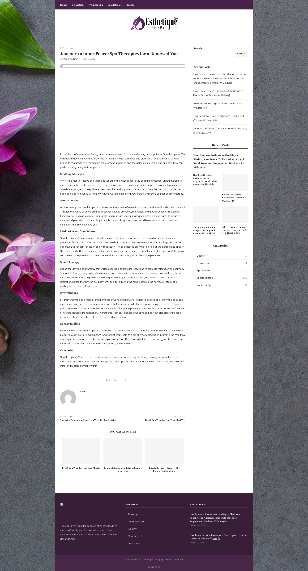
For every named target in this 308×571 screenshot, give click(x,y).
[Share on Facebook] (131, 380)
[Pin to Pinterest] (137, 380)
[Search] (246, 4)
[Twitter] (231, 4)
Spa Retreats (115, 4)
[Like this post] (127, 380)
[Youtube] (242, 4)
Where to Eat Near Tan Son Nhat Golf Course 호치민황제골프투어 (234, 230)
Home (63, 4)
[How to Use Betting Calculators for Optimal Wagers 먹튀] (235, 182)
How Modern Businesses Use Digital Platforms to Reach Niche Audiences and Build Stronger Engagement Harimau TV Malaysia (219, 78)
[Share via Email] (140, 380)
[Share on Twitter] (134, 380)
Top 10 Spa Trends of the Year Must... (81, 468)
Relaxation (78, 4)
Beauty (130, 4)
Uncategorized (222, 277)
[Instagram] (235, 4)
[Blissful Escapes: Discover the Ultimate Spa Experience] (164, 451)
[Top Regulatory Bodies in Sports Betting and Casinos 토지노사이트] (206, 214)
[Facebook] (228, 4)
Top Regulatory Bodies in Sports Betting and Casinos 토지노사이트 (205, 230)
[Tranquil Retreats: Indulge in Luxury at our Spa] (122, 451)
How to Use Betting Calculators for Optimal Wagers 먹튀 (234, 197)
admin (74, 58)
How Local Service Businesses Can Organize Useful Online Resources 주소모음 (205, 180)
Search (197, 48)
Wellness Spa (95, 4)
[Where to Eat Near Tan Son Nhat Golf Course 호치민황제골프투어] (235, 214)
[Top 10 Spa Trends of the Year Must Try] (81, 451)
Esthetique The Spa (152, 559)
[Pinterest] (238, 4)
